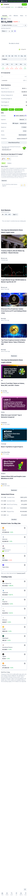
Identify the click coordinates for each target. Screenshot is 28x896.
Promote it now (20, 573)
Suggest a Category (21, 138)
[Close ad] (24, 546)
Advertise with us (6, 149)
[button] (22, 120)
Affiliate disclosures (5, 212)
